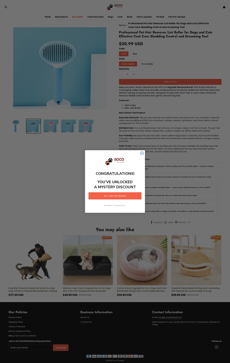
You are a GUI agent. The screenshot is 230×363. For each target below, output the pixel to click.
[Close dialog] (142, 153)
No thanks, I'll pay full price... (115, 205)
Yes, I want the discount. (115, 195)
